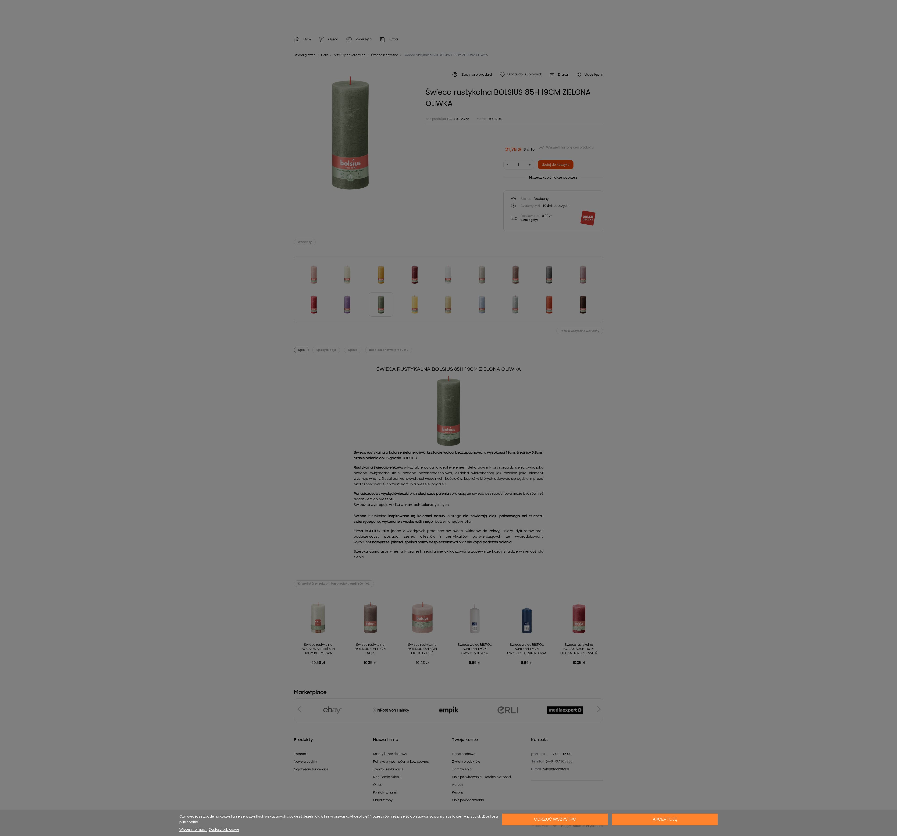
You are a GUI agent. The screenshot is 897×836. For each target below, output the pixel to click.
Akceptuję (665, 819)
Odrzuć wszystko (555, 819)
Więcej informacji (193, 829)
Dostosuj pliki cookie (224, 829)
